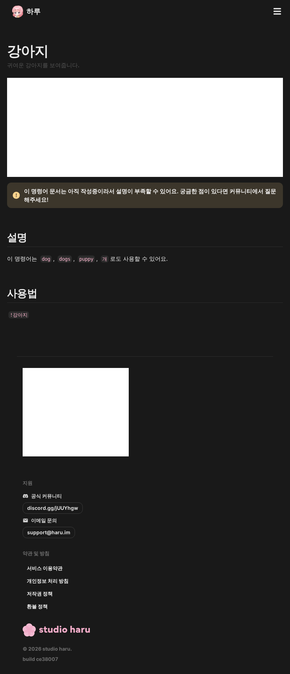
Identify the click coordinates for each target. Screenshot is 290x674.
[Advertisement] (145, 127)
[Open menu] (277, 11)
